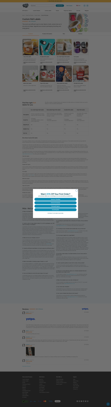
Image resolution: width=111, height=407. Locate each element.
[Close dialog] (77, 190)
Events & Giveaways (55, 202)
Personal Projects (55, 206)
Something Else (55, 209)
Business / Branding (55, 199)
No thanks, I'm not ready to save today (55, 213)
